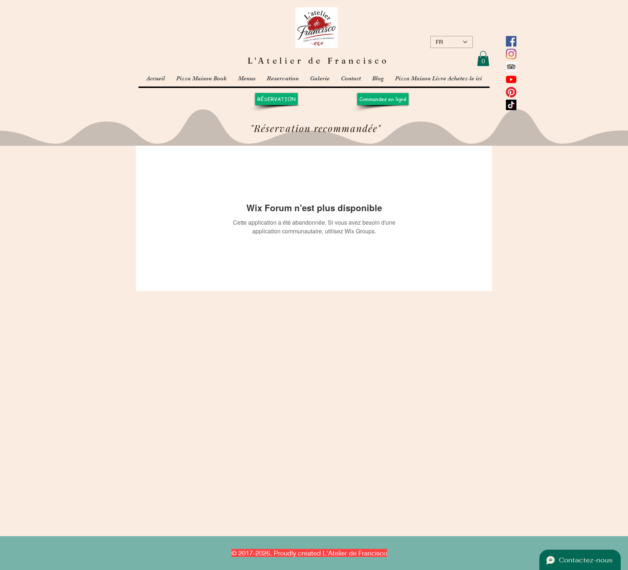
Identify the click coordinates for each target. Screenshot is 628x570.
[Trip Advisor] (511, 66)
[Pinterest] (511, 92)
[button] (483, 58)
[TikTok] (511, 105)
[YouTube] (511, 79)
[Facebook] (511, 41)
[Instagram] (511, 54)
